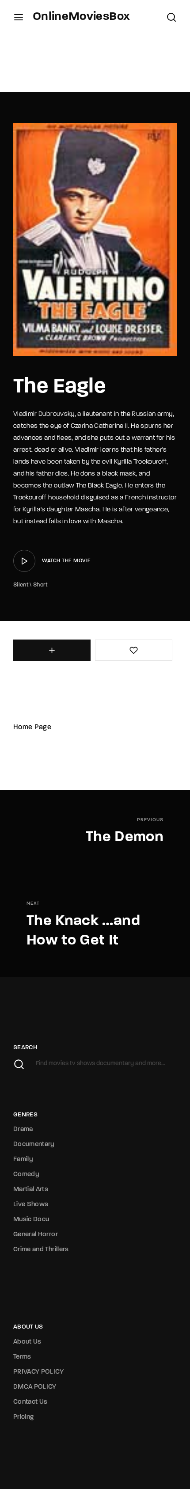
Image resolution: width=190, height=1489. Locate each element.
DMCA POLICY (35, 1387)
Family (23, 1159)
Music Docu (31, 1219)
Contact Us (30, 1402)
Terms (22, 1357)
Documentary (34, 1144)
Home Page (32, 727)
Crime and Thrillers (41, 1249)
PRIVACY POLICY (38, 1372)
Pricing (23, 1417)
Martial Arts (30, 1189)
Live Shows (31, 1204)
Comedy (26, 1174)
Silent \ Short (30, 585)
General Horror (35, 1234)
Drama (23, 1129)
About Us (27, 1342)
